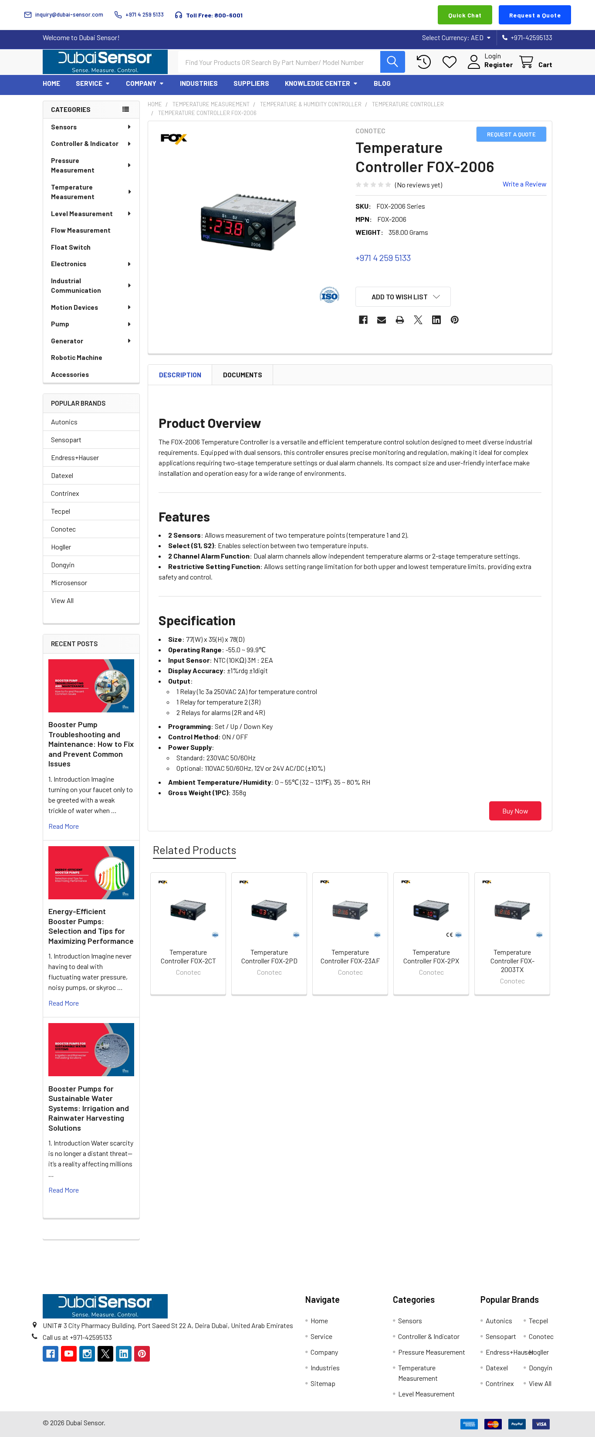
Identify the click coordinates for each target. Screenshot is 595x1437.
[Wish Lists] (451, 62)
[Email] (381, 320)
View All (62, 600)
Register (498, 64)
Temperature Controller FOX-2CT (188, 956)
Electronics (68, 264)
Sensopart (66, 439)
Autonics (64, 421)
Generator (67, 341)
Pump (60, 324)
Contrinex (65, 493)
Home (51, 83)
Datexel (62, 475)
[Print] (400, 320)
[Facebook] (363, 320)
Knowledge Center (317, 83)
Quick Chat (465, 15)
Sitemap (323, 1383)
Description (180, 375)
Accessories (70, 374)
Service (89, 83)
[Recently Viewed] (426, 62)
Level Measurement (82, 213)
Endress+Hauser (75, 457)
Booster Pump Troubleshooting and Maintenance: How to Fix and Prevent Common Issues (91, 743)
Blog (382, 83)
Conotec (63, 529)
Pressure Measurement (73, 165)
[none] (249, 222)
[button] (403, 297)
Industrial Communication (76, 286)
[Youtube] (69, 1354)
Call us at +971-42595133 (77, 1337)
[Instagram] (87, 1354)
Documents (242, 375)
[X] (418, 320)
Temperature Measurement (73, 192)
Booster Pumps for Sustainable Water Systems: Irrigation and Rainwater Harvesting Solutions (88, 1108)
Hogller (61, 546)
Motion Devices (74, 307)
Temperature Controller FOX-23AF (350, 956)
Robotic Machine (76, 357)
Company (141, 83)
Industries (199, 83)
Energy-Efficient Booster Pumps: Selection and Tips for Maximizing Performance (91, 926)
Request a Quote (535, 15)
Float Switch (71, 247)
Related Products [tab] (194, 849)
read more (63, 826)
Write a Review (525, 184)
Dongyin (62, 564)
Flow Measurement (81, 230)
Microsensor (69, 582)
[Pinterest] (455, 320)
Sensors (64, 127)
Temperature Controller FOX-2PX (431, 956)
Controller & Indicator (84, 143)
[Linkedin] (436, 320)
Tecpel (60, 511)
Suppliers (251, 83)
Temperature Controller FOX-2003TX (512, 960)
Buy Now (515, 811)
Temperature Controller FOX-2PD (269, 956)
